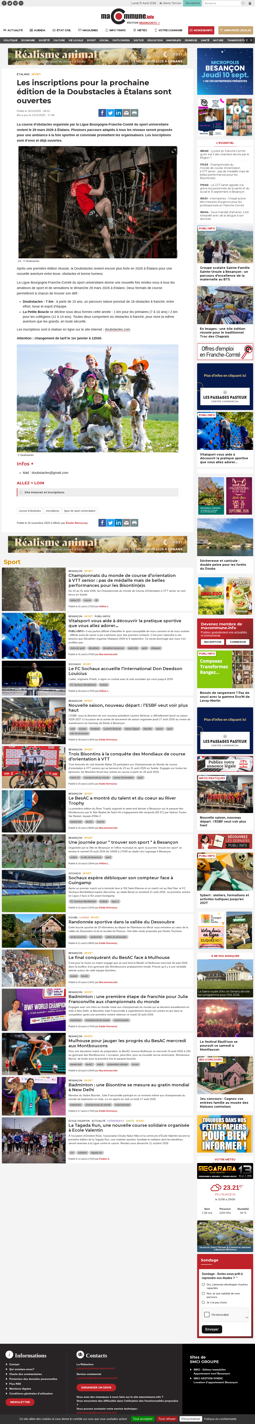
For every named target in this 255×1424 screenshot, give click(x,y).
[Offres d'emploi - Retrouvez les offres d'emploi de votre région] (225, 359)
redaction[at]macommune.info (96, 1368)
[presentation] (165, 253)
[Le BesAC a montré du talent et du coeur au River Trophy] (34, 807)
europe (82, 729)
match (100, 1064)
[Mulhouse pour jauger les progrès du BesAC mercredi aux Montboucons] (34, 1050)
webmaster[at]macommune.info (97, 1412)
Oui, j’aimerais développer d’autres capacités (227, 1286)
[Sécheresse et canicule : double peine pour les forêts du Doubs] (225, 537)
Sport (36, 74)
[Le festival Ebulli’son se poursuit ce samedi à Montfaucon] (225, 1018)
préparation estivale (118, 1064)
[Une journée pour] (34, 851)
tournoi (100, 822)
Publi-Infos (102, 616)
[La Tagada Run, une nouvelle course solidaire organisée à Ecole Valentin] (34, 1134)
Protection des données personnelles (33, 1378)
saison (159, 729)
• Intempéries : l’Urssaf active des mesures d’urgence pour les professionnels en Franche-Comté (223, 202)
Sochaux (75, 664)
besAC (89, 822)
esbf (72, 729)
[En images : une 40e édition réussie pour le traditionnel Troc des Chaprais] (225, 305)
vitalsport (155, 648)
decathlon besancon (113, 648)
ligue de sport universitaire (79, 510)
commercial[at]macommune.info (97, 1377)
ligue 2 (115, 901)
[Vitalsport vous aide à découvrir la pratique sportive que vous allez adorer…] (34, 630)
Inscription (212, 641)
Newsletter (20, 1402)
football (104, 685)
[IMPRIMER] (134, 113)
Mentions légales (20, 1388)
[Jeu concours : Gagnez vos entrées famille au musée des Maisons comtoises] (225, 1075)
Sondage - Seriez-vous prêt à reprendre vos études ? (222, 1276)
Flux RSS (15, 1383)
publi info (133, 648)
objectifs (147, 729)
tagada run (96, 1152)
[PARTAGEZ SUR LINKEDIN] (118, 113)
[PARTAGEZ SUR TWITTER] (110, 113)
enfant (73, 857)
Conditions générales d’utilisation (31, 1393)
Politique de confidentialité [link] (220, 1418)
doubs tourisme (78, 937)
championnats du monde (96, 777)
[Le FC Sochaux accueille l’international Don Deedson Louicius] (34, 677)
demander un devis (96, 1387)
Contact (14, 1364)
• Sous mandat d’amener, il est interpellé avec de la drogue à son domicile (224, 215)
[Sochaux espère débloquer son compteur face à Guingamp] (34, 887)
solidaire (82, 1152)
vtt (96, 600)
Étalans (23, 74)
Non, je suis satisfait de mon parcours (223, 1295)
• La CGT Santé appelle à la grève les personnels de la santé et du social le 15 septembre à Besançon (224, 188)
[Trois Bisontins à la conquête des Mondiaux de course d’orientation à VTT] (34, 763)
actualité (98, 1120)
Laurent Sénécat (112, 729)
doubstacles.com (117, 329)
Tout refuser (167, 1419)
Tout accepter (143, 1419)
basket (73, 976)
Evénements (115, 1120)
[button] (243, 3)
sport (144, 648)
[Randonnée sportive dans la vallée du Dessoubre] (34, 931)
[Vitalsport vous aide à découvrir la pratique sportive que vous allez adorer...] (225, 431)
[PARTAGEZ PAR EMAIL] (126, 113)
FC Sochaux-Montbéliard (83, 685)
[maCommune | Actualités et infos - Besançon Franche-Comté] (127, 16)
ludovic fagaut (132, 729)
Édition (132, 22)
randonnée (96, 937)
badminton (75, 1020)
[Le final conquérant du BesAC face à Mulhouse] (34, 966)
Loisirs (84, 917)
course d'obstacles (30, 510)
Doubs (73, 917)
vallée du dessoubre (116, 937)
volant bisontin (121, 1020)
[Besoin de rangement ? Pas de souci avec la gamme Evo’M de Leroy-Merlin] (225, 669)
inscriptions (52, 510)
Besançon (75, 571)
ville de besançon (79, 733)
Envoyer (212, 1329)
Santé (130, 1120)
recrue (135, 1064)
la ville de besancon (91, 857)
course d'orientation (123, 777)
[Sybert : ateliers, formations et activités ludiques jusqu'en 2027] (225, 872)
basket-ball (76, 822)
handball (95, 729)
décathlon (94, 648)
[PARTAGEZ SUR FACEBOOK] (102, 113)
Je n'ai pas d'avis (217, 1302)
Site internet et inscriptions (44, 492)
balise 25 (75, 600)
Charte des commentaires (25, 1374)
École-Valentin (79, 1120)
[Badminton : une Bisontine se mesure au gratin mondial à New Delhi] (34, 1094)
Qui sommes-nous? (21, 1369)
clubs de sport (77, 648)
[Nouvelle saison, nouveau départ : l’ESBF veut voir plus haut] (34, 714)
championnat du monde (97, 1020)
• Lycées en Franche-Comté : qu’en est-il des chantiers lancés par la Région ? (224, 154)
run (72, 1152)
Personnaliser (190, 1419)
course (87, 600)
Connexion (238, 641)
